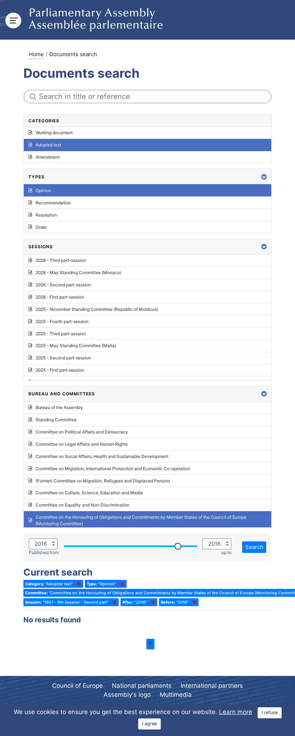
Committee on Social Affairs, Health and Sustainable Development (102, 456)
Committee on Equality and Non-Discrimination (83, 505)
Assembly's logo (127, 694)
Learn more (235, 711)
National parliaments (142, 685)
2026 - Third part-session (61, 260)
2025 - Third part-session (61, 333)
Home (36, 54)
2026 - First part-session (60, 297)
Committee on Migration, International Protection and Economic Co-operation (113, 468)
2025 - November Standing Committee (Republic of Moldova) (97, 309)
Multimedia (176, 694)
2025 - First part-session (60, 370)
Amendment (48, 157)
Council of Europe (77, 685)
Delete (77, 583)
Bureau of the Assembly (59, 407)
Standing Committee (56, 419)
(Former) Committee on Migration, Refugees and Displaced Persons (103, 480)
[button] (264, 177)
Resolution (46, 215)
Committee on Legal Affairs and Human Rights (82, 444)
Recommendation (53, 202)
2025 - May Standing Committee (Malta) (76, 345)
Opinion (43, 190)
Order (41, 227)
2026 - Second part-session (63, 284)
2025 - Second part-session (63, 357)
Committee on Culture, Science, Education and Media (89, 492)
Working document (54, 132)
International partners (212, 685)
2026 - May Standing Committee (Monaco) (78, 272)
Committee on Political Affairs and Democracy (82, 432)
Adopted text (48, 144)
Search (254, 547)
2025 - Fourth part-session (62, 321)
